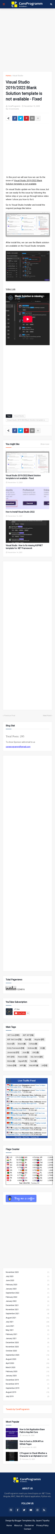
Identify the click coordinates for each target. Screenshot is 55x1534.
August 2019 (27, 1392)
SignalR (22, 1061)
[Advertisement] (27, 40)
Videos (11, 1065)
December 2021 (27, 1305)
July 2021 (27, 1322)
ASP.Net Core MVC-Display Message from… (22, 1097)
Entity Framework (15, 1048)
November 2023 (27, 1272)
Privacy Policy (42, 1525)
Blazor (22, 1044)
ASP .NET (28, 1035)
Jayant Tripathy (43, 1520)
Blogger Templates (23, 1520)
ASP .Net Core (14, 1039)
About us (18, 1525)
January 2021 (27, 1338)
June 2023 (27, 1280)
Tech (33, 1061)
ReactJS (22, 1057)
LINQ (35, 1052)
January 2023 (27, 1289)
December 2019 (27, 1380)
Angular (39, 1039)
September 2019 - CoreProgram (18, 1129)
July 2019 (27, 1396)
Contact (27, 1529)
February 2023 (27, 1285)
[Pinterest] (26, 118)
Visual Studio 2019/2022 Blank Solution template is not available (26, 420)
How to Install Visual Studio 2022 (20, 512)
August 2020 (27, 1359)
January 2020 (27, 1376)
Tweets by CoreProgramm (17, 1409)
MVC (10, 1057)
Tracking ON (35, 1137)
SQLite (11, 1061)
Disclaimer (29, 1525)
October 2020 (27, 1351)
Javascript (13, 1052)
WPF (23, 1065)
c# (44, 1065)
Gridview (32, 1048)
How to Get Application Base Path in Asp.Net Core (32, 1430)
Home (8, 76)
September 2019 (27, 1388)
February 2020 (27, 1371)
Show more (44, 444)
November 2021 (27, 1309)
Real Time (26, 1137)
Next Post (47, 715)
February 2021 (27, 1334)
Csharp (33, 1044)
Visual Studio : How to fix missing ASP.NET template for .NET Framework (24, 546)
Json (25, 1052)
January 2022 (27, 1301)
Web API (33, 1065)
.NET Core (13, 1035)
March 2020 (27, 1367)
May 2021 (27, 1330)
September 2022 (27, 1293)
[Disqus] (27, 599)
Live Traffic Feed (27, 1080)
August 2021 (27, 1318)
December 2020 (27, 1342)
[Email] (32, 118)
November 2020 (27, 1347)
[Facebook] (14, 118)
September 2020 (27, 1355)
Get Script (18, 1137)
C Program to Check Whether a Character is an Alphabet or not (33, 1454)
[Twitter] (20, 118)
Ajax (28, 1039)
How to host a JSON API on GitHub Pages (31, 1442)
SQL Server (37, 1057)
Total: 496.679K (24, 1183)
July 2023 (27, 1276)
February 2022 (27, 1297)
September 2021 (27, 1313)
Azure (10, 1044)
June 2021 (27, 1326)
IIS (42, 1048)
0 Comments (14, 109)
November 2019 (27, 1384)
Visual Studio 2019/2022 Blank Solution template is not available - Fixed (23, 476)
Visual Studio (17, 76)
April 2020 (27, 1363)
